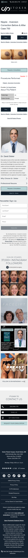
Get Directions (14, 418)
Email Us (14, 412)
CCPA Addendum (14, 489)
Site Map (14, 497)
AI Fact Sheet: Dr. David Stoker (14, 501)
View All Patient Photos (14, 118)
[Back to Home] (14, 9)
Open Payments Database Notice (14, 520)
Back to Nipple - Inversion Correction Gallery (14, 42)
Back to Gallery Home (7, 33)
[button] (6, 37)
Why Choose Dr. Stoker (9, 178)
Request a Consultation (14, 70)
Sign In (25, 33)
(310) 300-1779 (16, 458)
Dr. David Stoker (11, 87)
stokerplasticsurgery (15, 267)
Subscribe (14, 228)
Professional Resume (9, 183)
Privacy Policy (9, 241)
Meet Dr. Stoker (14, 193)
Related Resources (14, 493)
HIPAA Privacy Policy (14, 480)
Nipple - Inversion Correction (11, 83)
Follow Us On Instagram (11, 381)
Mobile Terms (20, 239)
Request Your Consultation (14, 423)
